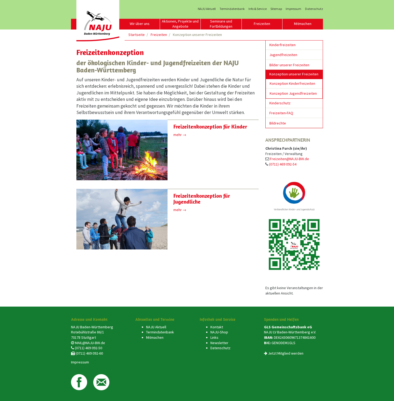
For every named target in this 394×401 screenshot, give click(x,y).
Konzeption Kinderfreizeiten (292, 83)
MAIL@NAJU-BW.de (90, 342)
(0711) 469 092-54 (282, 164)
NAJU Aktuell (207, 8)
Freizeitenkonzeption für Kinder (210, 126)
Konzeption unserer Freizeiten (293, 74)
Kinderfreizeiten (282, 44)
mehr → (179, 134)
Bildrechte (277, 123)
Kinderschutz (280, 103)
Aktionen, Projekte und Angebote (180, 24)
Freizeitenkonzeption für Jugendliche (201, 198)
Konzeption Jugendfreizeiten (293, 93)
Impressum (293, 8)
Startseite (136, 34)
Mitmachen (302, 23)
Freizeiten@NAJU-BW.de (289, 158)
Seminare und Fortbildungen (221, 24)
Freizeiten (262, 23)
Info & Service (257, 8)
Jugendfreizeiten (283, 54)
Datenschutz (314, 8)
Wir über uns (140, 23)
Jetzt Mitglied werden (285, 353)
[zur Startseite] (97, 20)
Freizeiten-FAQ (281, 113)
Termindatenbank (232, 8)
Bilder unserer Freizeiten (289, 64)
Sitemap (276, 8)
